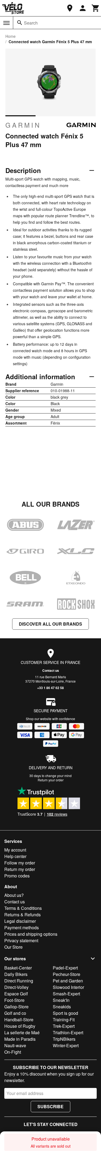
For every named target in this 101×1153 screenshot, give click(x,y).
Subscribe (50, 1106)
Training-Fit (64, 1019)
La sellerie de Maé (22, 1032)
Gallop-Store (16, 1006)
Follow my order (19, 863)
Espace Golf (16, 994)
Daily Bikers (15, 974)
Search (31, 23)
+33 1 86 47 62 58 (50, 687)
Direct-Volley (16, 987)
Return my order (19, 869)
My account (15, 850)
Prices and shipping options (30, 934)
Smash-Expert (66, 994)
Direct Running (18, 981)
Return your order (51, 780)
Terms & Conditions (23, 908)
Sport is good (65, 1013)
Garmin (23, 125)
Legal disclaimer (20, 921)
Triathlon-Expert (68, 1032)
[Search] (19, 22)
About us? (14, 895)
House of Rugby (19, 1026)
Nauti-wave (15, 1045)
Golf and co (15, 1013)
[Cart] (95, 8)
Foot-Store (14, 1000)
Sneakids (62, 1006)
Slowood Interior (68, 987)
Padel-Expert (65, 968)
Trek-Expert (64, 1026)
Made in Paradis (20, 1039)
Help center (15, 856)
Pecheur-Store (66, 974)
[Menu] (6, 22)
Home (10, 36)
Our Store (13, 947)
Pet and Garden (68, 981)
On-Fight (12, 1052)
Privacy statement (21, 940)
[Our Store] (69, 8)
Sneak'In (61, 1000)
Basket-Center (18, 968)
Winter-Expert (66, 1045)
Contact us (50, 670)
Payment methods (21, 927)
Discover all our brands (50, 624)
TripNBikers (64, 1039)
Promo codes (17, 876)
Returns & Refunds (22, 914)
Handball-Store (18, 1019)
